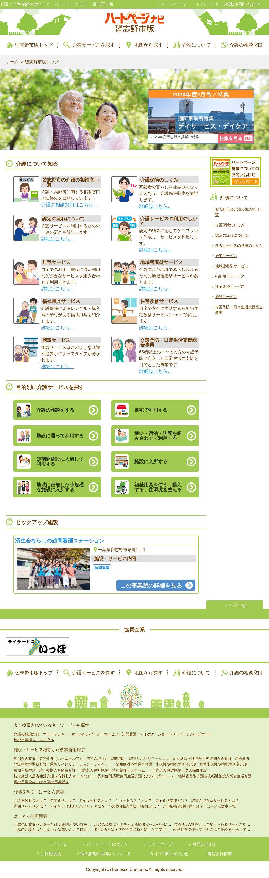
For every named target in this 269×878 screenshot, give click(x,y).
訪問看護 (129, 734)
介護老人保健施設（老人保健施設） (181, 770)
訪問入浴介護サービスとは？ (215, 800)
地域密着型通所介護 (30, 764)
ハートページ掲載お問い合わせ (230, 4)
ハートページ (174, 4)
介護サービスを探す (93, 45)
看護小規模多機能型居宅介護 (223, 764)
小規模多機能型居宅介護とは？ (134, 806)
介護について (196, 45)
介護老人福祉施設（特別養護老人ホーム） (114, 770)
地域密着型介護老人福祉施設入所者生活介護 (215, 776)
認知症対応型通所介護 (134, 764)
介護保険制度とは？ (30, 800)
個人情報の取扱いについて (105, 853)
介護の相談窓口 (246, 45)
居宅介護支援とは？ (171, 800)
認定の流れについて (231, 235)
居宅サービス (226, 256)
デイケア (147, 734)
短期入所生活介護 (28, 770)
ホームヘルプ (82, 734)
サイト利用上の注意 (169, 853)
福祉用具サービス (230, 276)
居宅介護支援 (25, 758)
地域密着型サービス (231, 266)
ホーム (12, 62)
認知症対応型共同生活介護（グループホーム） (136, 776)
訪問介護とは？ (63, 800)
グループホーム (199, 734)
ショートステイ (170, 734)
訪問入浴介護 (97, 758)
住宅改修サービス (230, 286)
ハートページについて (108, 844)
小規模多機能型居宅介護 (176, 764)
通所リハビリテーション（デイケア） (81, 764)
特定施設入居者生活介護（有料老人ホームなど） (54, 776)
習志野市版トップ (34, 45)
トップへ (232, 605)
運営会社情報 (219, 853)
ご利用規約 (50, 853)
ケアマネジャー (55, 734)
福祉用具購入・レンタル (34, 740)
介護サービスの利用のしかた (239, 245)
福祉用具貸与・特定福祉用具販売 (41, 782)
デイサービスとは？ (95, 800)
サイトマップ (160, 844)
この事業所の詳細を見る (151, 585)
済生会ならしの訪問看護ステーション (60, 540)
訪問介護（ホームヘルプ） (61, 758)
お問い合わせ (205, 844)
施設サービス (226, 297)
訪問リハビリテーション (149, 758)
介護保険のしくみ (230, 225)
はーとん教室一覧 (221, 806)
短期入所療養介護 (61, 770)
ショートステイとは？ (133, 800)
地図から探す (148, 45)
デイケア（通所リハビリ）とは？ (77, 806)
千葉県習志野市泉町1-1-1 (122, 549)
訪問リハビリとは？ (30, 806)
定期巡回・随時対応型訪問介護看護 (202, 758)
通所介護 (242, 758)
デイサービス (108, 734)
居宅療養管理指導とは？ (183, 806)
